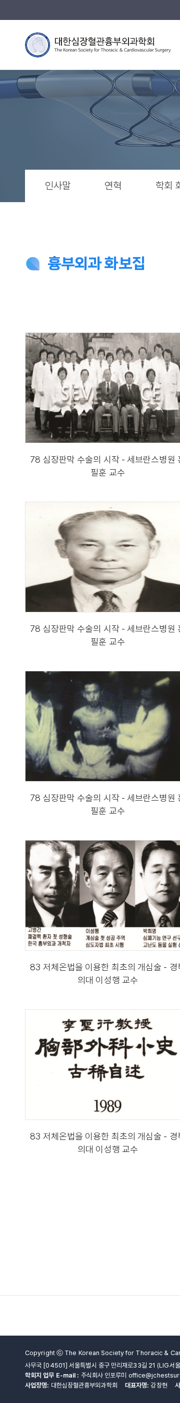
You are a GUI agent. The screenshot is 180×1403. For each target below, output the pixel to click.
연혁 (113, 186)
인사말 (57, 186)
